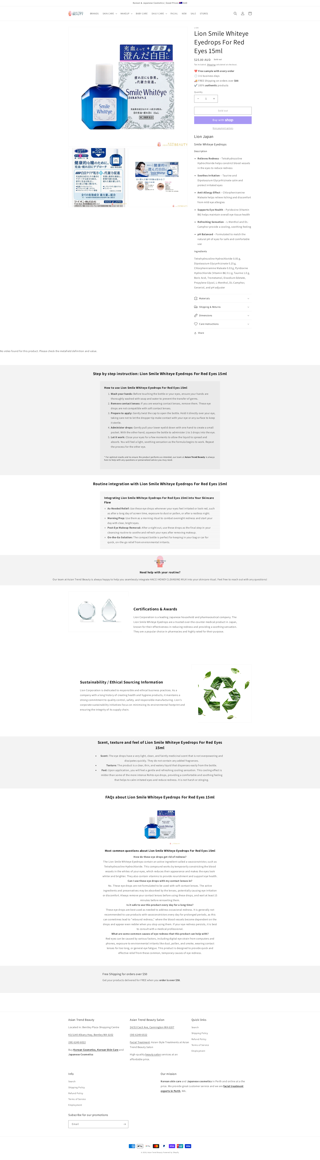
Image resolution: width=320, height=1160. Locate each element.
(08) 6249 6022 (77, 1042)
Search (195, 1027)
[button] (109, 13)
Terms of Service (200, 1045)
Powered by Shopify (171, 1152)
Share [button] (201, 332)
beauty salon (153, 1054)
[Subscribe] (124, 1124)
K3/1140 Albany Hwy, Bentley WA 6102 (90, 1034)
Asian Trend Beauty (155, 1152)
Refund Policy (199, 1039)
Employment (198, 1050)
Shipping (211, 64)
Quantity (198, 92)
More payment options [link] (223, 128)
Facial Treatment (140, 1042)
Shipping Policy (200, 1033)
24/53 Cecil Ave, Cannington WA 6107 (152, 1027)
